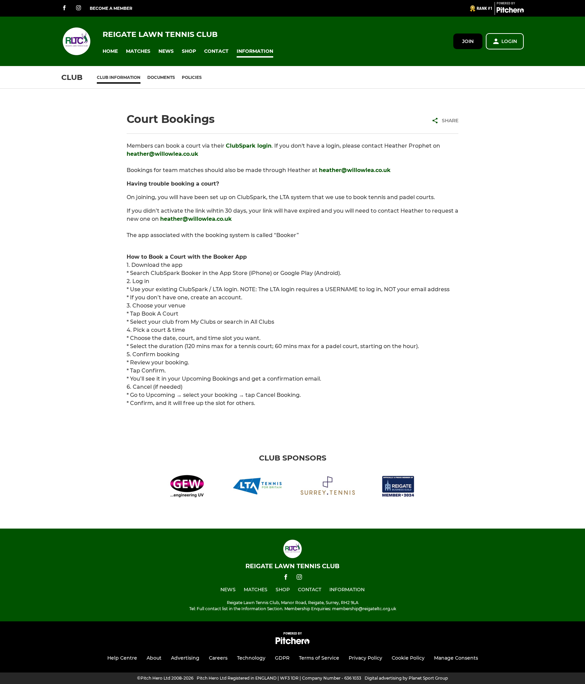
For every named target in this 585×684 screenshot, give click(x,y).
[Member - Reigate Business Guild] (398, 487)
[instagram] (78, 8)
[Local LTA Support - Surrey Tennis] (328, 487)
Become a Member (111, 8)
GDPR (282, 658)
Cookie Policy (408, 658)
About (154, 658)
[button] (110, 51)
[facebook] (64, 8)
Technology (251, 658)
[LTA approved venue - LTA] (257, 487)
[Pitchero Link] (510, 11)
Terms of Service (319, 658)
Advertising (185, 658)
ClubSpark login (249, 146)
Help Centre (122, 658)
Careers (218, 658)
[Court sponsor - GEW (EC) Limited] (187, 487)
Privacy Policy (365, 658)
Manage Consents (456, 658)
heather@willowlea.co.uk (162, 154)
